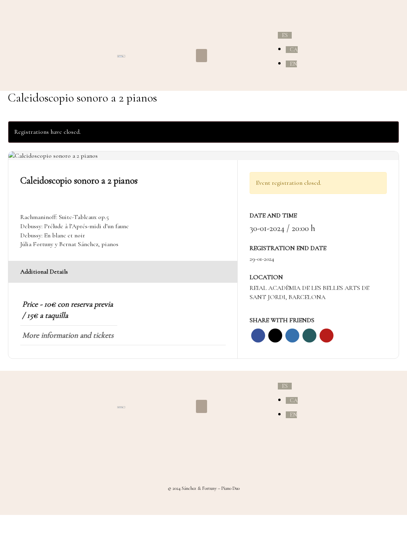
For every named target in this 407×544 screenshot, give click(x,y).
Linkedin (292, 335)
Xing (309, 335)
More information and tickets (68, 335)
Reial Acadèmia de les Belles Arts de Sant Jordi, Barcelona (309, 292)
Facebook (258, 335)
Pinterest (326, 335)
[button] (201, 55)
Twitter (275, 335)
